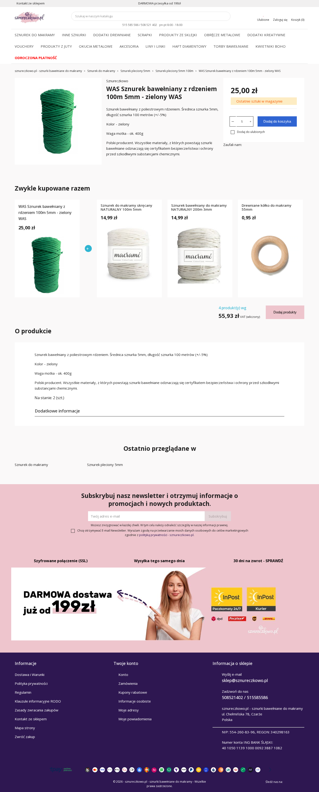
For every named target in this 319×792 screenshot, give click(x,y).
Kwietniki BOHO (270, 46)
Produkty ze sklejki (178, 34)
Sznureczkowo (117, 81)
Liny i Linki (155, 46)
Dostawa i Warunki (29, 674)
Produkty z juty (56, 46)
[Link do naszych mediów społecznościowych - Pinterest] (294, 782)
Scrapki (145, 34)
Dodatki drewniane (112, 34)
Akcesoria (129, 46)
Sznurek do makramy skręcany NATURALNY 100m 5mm (126, 207)
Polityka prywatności (31, 683)
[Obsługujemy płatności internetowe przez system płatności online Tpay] (159, 770)
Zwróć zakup (25, 736)
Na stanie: (43, 397)
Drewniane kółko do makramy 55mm (266, 207)
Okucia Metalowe (96, 46)
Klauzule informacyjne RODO (38, 701)
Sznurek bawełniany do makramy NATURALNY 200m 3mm (199, 207)
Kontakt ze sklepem (31, 719)
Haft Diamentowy (189, 46)
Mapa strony (25, 727)
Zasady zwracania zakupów (36, 710)
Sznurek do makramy (35, 34)
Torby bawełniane (230, 46)
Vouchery (24, 46)
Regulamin (23, 692)
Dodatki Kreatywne (266, 34)
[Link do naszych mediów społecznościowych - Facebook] (288, 782)
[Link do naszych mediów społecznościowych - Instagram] (301, 782)
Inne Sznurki (74, 34)
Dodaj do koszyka (277, 121)
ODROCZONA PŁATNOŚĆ (36, 57)
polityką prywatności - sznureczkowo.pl (166, 535)
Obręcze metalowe (222, 34)
